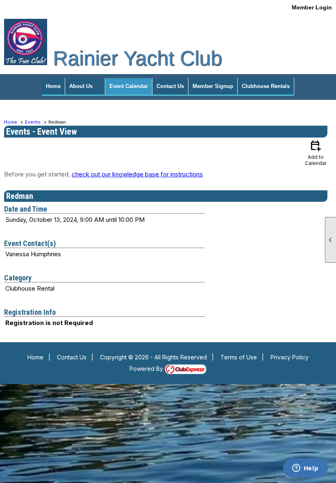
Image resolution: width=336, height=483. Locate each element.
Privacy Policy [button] (289, 357)
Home (53, 86)
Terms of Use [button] (238, 357)
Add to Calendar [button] (316, 152)
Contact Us (170, 86)
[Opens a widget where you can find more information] (305, 468)
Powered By (147, 368)
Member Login (312, 7)
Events (33, 122)
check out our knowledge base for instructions (137, 174)
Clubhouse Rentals (266, 86)
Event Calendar (128, 86)
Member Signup (213, 86)
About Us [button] (81, 86)
